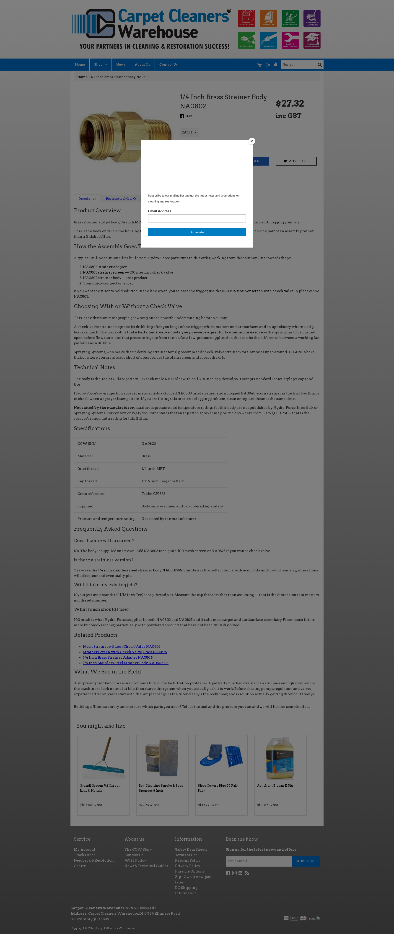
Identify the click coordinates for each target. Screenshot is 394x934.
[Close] (251, 141)
